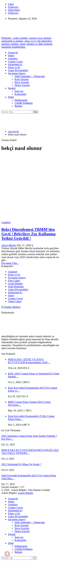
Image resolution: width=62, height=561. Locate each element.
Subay (11, 55)
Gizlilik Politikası (24, 103)
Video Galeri (14, 301)
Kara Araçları (22, 79)
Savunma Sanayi (16, 73)
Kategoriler (20, 94)
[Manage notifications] (7, 553)
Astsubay (13, 58)
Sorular (12, 88)
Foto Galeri (14, 280)
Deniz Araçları (22, 85)
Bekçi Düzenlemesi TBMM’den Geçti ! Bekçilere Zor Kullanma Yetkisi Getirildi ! (28, 233)
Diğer (11, 97)
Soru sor (19, 91)
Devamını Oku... (10, 263)
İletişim (18, 106)
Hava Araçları (22, 82)
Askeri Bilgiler (25, 493)
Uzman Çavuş (15, 61)
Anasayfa (13, 52)
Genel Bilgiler (15, 283)
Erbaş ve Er (14, 67)
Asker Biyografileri (18, 70)
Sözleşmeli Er (15, 64)
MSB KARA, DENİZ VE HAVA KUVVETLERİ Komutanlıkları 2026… (29, 361)
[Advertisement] (31, 186)
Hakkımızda (21, 100)
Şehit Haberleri (16, 286)
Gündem (5, 222)
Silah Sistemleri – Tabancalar (30, 76)
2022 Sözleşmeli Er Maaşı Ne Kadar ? (21, 464)
